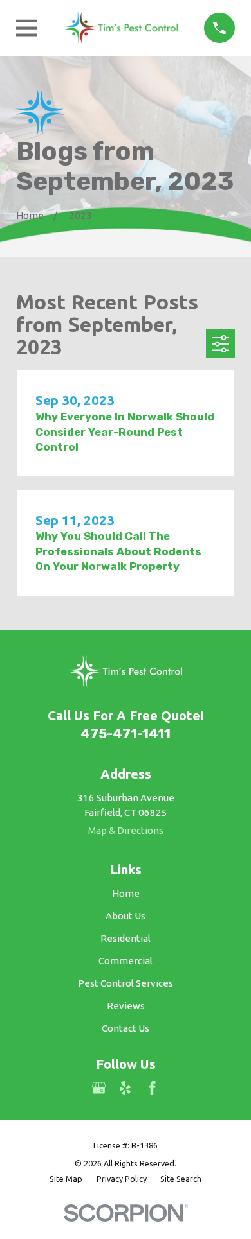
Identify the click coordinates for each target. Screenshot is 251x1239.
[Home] (121, 28)
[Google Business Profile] (99, 1088)
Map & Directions (125, 830)
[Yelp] (125, 1088)
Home (126, 893)
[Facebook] (152, 1088)
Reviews (126, 1005)
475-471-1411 (125, 733)
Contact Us (125, 1028)
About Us (125, 915)
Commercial (125, 960)
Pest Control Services (125, 983)
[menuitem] (66, 1179)
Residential (125, 938)
